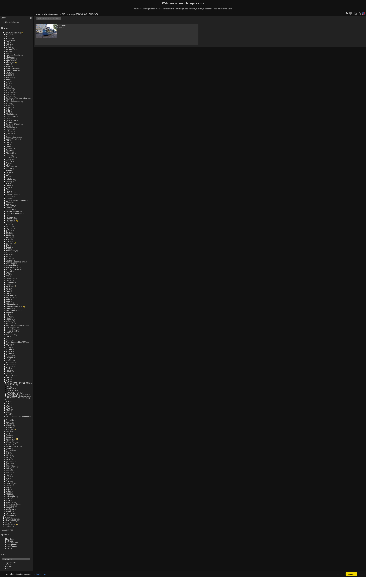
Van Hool (9, 484)
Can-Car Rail (11, 120)
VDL (7, 482)
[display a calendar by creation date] (359, 13)
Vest (7, 487)
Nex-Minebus (11, 327)
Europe (7, 525)
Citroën (9, 135)
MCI (7, 288)
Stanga (8, 444)
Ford (7, 189)
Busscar (9, 105)
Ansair (8, 66)
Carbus (9, 122)
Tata (7, 457)
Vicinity (8, 491)
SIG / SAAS (11, 390)
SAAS (8, 377)
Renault (9, 366)
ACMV (8, 38)
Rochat (8, 370)
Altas (8, 64)
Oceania (8, 526)
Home (37, 14)
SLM (7, 401)
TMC (8, 454)
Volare (8, 493)
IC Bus (8, 230)
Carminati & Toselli (13, 124)
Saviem (9, 424)
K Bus (8, 252)
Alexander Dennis (13, 55)
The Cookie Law (39, 574)
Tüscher (9, 472)
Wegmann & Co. (12, 504)
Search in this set (50, 18)
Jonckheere (10, 251)
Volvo (8, 498)
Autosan (9, 76)
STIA (8, 405)
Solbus (8, 441)
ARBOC (9, 48)
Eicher (8, 170)
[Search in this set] (347, 13)
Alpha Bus (10, 61)
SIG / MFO (11, 388)
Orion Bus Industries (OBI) (16, 342)
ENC (8, 163)
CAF (7, 109)
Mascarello (10, 297)
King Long (10, 264)
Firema (8, 185)
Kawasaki (9, 260)
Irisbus (8, 237)
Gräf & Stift (10, 206)
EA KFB (9, 161)
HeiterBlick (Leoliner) (14, 213)
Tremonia (9, 470)
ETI (7, 165)
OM (7, 338)
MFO (8, 292)
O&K (7, 336)
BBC (7, 81)
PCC (8, 346)
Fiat (7, 183)
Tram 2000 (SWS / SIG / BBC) (18, 398)
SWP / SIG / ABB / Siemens (17, 394)
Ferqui (8, 182)
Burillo (8, 104)
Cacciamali (10, 115)
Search (8, 564)
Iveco (8, 243)
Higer (8, 223)
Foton (8, 191)
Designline (10, 154)
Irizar (8, 239)
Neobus (9, 322)
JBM (7, 245)
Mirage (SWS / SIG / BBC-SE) (18, 383)
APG (7, 46)
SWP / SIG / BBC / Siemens (17, 396)
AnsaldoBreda (11, 68)
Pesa (8, 348)
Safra (8, 413)
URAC (8, 474)
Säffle (8, 411)
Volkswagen (10, 497)
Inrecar (8, 236)
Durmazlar (10, 157)
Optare (8, 340)
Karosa (8, 256)
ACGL (8, 36)
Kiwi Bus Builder (12, 267)
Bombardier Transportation (16, 98)
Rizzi (8, 368)
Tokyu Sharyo (11, 467)
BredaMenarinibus (13, 102)
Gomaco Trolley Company (16, 200)
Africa (7, 517)
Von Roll (9, 500)
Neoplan (9, 323)
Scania (8, 426)
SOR (8, 403)
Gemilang (9, 193)
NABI (8, 314)
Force (8, 187)
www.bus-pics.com (191, 3)
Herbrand (9, 217)
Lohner (8, 284)
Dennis (8, 152)
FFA (7, 176)
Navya (8, 318)
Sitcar (8, 433)
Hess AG (9, 219)
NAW (8, 316)
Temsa (8, 463)
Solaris (8, 439)
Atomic (8, 74)
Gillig (8, 198)
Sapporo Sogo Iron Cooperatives (18, 416)
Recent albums (11, 546)
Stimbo (8, 448)
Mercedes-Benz (12, 307)
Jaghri (8, 247)
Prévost (9, 351)
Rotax (8, 374)
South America (10, 521)
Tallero (8, 456)
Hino (8, 224)
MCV (8, 290)
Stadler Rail (10, 443)
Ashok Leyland (11, 70)
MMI (7, 294)
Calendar (9, 548)
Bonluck (9, 100)
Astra (8, 72)
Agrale (8, 51)
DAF (7, 144)
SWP (8, 407)
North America (10, 519)
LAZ (7, 273)
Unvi (7, 478)
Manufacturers (10, 33)
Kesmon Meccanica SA (15, 262)
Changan (9, 131)
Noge (8, 333)
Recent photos (11, 545)
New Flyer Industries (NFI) (16, 325)
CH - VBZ (11, 385)
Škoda (8, 435)
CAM (8, 111)
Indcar (8, 234)
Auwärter (9, 77)
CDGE (8, 113)
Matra (8, 299)
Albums (4, 28)
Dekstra (9, 150)
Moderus (9, 312)
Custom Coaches (12, 139)
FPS (7, 178)
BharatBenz (10, 92)
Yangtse (9, 508)
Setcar (8, 427)
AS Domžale (10, 49)
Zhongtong (10, 515)
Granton (9, 208)
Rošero (9, 372)
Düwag (8, 159)
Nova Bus (9, 335)
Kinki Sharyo (11, 265)
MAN (8, 286)
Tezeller (9, 465)
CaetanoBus (11, 117)
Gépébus (9, 196)
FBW (8, 174)
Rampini (9, 361)
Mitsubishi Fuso (12, 310)
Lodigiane (10, 282)
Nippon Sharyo (12, 329)
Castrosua (10, 128)
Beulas (8, 90)
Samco (8, 414)
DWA (8, 146)
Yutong (8, 511)
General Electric (12, 195)
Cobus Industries (12, 137)
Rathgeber (10, 362)
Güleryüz (9, 209)
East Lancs (10, 167)
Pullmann (9, 357)
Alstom (8, 63)
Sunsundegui (11, 450)
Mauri (8, 301)
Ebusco (9, 169)
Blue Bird (9, 94)
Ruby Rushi (10, 375)
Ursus (8, 480)
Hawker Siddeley (12, 211)
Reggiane (10, 364)
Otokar (8, 344)
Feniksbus (10, 180)
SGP (7, 379)
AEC (7, 42)
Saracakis (10, 420)
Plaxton (9, 349)
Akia (7, 53)
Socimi (8, 437)
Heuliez (9, 221)
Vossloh (9, 502)
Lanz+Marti (10, 278)
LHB (7, 277)
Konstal (9, 271)
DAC (8, 143)
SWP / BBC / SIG (13, 392)
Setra (8, 429)
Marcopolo (10, 295)
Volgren (9, 495)
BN (7, 85)
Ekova (8, 172)
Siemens (9, 431)
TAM (7, 452)
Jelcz (8, 249)
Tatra (8, 459)
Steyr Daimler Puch (13, 446)
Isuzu (8, 241)
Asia (6, 523)
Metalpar (9, 309)
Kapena (9, 254)
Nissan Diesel (11, 331)
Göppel (9, 202)
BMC (8, 83)
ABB (7, 35)
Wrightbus (10, 506)
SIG (7, 381)
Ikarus (8, 232)
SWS (8, 409)
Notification (9, 566)
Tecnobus (9, 461)
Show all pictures (12, 22)
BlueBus (9, 96)
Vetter (8, 489)
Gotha (8, 204)
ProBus (9, 353)
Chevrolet (9, 133)
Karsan (8, 258)
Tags (7, 563)
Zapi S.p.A (10, 513)
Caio (8, 118)
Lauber (8, 280)
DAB (7, 141)
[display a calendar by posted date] (355, 13)
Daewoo (9, 148)
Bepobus (9, 89)
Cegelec (9, 130)
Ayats (8, 79)
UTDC (8, 476)
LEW (8, 275)
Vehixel (9, 485)
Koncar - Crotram (12, 269)
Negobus (9, 320)
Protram (9, 355)
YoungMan (10, 510)
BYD (7, 87)
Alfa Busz (9, 57)
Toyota (8, 469)
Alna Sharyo (10, 59)
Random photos (11, 543)
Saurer (8, 422)
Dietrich (9, 156)
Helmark (9, 215)
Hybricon (9, 226)
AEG (7, 44)
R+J (7, 359)
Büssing (9, 107)
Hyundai (9, 228)
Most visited (9, 539)
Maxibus (9, 303)
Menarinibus (11, 305)
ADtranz (9, 40)
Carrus (8, 126)
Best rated (9, 541)
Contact (8, 568)
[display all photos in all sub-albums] (351, 13)
